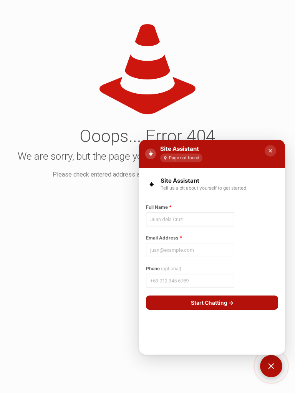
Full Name (159, 207)
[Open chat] (271, 366)
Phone (163, 268)
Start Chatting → (212, 302)
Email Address (164, 238)
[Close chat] (270, 151)
